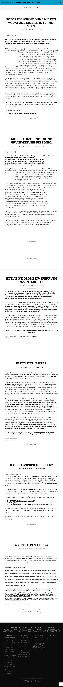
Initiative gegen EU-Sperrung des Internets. (31, 280)
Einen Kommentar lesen (31, 611)
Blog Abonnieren (9, 636)
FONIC (24, 163)
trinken (20, 658)
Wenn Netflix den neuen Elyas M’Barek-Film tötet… (10, 671)
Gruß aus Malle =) (31, 545)
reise (23, 654)
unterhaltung (26, 658)
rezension (25, 654)
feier (20, 646)
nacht (19, 652)
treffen (29, 656)
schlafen (29, 654)
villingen (27, 661)
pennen (26, 652)
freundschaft (27, 646)
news (21, 652)
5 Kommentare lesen (31, 343)
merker (26, 650)
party (24, 652)
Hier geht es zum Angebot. (13, 110)
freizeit (23, 646)
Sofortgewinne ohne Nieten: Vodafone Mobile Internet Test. (31, 22)
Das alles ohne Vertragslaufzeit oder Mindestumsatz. (22, 201)
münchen (24, 640)
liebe (24, 650)
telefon (22, 656)
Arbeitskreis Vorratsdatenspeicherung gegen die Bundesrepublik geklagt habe (30, 293)
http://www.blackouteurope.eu (14, 338)
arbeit (25, 642)
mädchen (21, 640)
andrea (22, 642)
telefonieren (26, 656)
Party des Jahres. (31, 363)
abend (28, 640)
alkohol (19, 642)
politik (29, 652)
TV (21, 658)
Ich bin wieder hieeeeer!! (31, 465)
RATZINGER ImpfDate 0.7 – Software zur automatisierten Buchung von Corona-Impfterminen (10, 644)
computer (22, 644)
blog (19, 644)
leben (20, 650)
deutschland (26, 644)
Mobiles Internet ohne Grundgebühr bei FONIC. (31, 140)
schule (19, 656)
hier (45, 102)
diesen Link (13, 224)
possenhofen (20, 654)
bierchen (29, 642)
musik (29, 650)
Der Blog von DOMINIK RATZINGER (28, 2)
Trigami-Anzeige (10, 35)
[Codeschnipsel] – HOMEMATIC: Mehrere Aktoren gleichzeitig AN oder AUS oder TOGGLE (9, 657)
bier (26, 642)
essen (29, 644)
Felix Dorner (36, 681)
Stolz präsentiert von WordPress (31, 680)
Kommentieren (31, 118)
